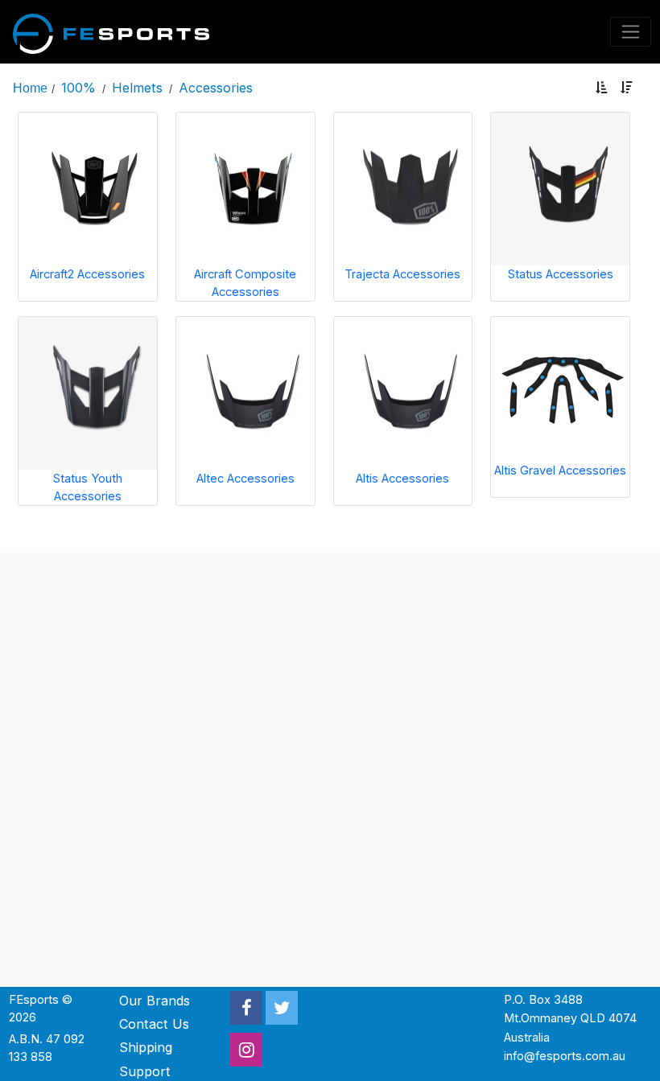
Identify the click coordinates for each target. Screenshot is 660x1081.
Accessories (216, 88)
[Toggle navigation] (631, 32)
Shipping (145, 1047)
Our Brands (154, 1001)
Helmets (137, 88)
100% (78, 88)
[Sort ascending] (601, 88)
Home (30, 87)
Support (145, 1071)
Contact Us (154, 1024)
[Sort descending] (626, 88)
